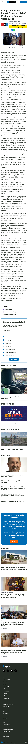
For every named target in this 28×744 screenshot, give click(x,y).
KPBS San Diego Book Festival (9, 424)
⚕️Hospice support (7, 309)
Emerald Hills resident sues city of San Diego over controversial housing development (13, 502)
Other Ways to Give (6, 731)
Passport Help (5, 716)
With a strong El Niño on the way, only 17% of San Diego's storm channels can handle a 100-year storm (13, 488)
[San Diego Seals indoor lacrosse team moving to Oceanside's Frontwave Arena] (14, 557)
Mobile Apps (5, 688)
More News (5, 548)
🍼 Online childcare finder (9, 314)
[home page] (11, 2)
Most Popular (5, 455)
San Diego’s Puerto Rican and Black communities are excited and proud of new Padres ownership (12, 495)
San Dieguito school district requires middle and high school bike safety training (12, 624)
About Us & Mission (6, 679)
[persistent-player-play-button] (2, 742)
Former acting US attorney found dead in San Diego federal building (13, 475)
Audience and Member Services (9, 704)
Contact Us (5, 709)
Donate (14, 542)
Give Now (23, 2)
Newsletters (5, 681)
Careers (4, 684)
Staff (4, 695)
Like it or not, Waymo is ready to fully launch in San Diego (13, 481)
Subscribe (14, 359)
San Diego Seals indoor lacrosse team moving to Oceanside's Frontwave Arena (14, 568)
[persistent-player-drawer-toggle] (26, 742)
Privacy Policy (5, 693)
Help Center (5, 718)
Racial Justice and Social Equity (7, 592)
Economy (3, 566)
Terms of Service (6, 698)
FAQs (4, 711)
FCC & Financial (6, 686)
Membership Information (8, 729)
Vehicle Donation (6, 736)
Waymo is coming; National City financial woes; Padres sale (13, 397)
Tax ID (4, 733)
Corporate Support (6, 724)
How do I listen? (6, 713)
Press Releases (6, 691)
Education (3, 620)
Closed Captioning (6, 706)
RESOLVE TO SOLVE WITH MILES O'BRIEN (12, 449)
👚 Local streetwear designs (10, 312)
